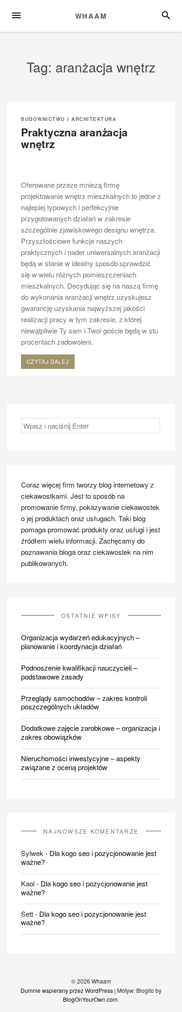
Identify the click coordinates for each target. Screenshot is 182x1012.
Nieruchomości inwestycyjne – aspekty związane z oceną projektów (80, 762)
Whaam (91, 16)
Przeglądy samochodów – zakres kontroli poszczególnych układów (84, 702)
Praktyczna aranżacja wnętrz (74, 138)
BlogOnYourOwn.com (90, 999)
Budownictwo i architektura (68, 119)
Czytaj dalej (50, 363)
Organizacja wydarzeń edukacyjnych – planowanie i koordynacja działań (80, 641)
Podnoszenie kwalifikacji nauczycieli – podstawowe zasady (79, 672)
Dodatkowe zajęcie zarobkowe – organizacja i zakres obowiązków (90, 732)
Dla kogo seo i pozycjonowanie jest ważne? (88, 857)
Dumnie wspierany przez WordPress (67, 990)
